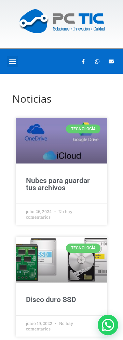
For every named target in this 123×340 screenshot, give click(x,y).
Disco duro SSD (51, 300)
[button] (12, 61)
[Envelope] (111, 61)
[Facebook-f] (83, 61)
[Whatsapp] (97, 61)
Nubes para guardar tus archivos (58, 184)
